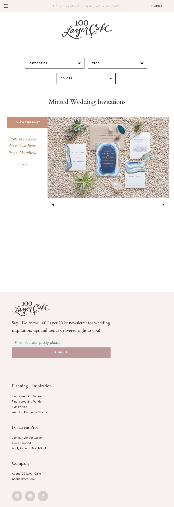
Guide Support (21, 443)
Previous (54, 204)
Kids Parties (19, 407)
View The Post (28, 122)
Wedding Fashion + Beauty (29, 412)
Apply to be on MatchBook (29, 448)
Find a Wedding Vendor (27, 401)
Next (162, 204)
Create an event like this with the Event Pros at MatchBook (22, 146)
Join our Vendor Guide (27, 438)
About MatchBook (23, 479)
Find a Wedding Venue (27, 396)
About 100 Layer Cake (26, 474)
